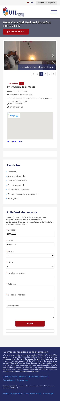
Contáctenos (8, 380)
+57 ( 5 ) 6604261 (16, 104)
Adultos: (11, 251)
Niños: (10, 262)
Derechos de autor (32, 393)
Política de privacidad (12, 393)
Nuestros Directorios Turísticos (33, 377)
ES (28, 2)
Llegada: (12, 230)
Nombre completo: (16, 273)
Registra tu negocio (46, 3)
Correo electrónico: (16, 295)
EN (32, 2)
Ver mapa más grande (15, 141)
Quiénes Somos (10, 377)
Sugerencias (22, 380)
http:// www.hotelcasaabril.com (19, 95)
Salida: (11, 241)
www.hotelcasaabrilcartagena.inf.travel (23, 98)
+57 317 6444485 (16, 107)
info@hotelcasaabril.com (17, 91)
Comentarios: (13, 306)
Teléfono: (12, 284)
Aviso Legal (48, 393)
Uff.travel (14, 388)
